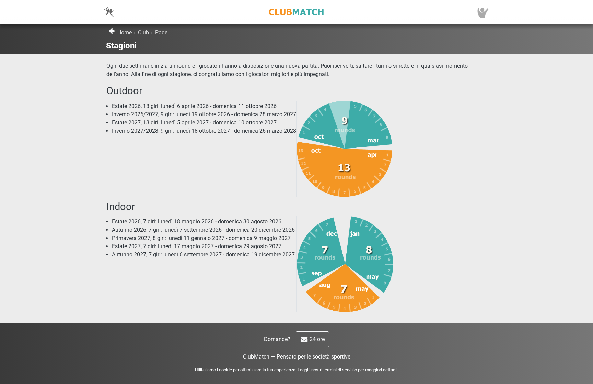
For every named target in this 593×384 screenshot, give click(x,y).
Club (143, 32)
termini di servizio (340, 369)
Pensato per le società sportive (313, 356)
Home (124, 32)
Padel (162, 32)
